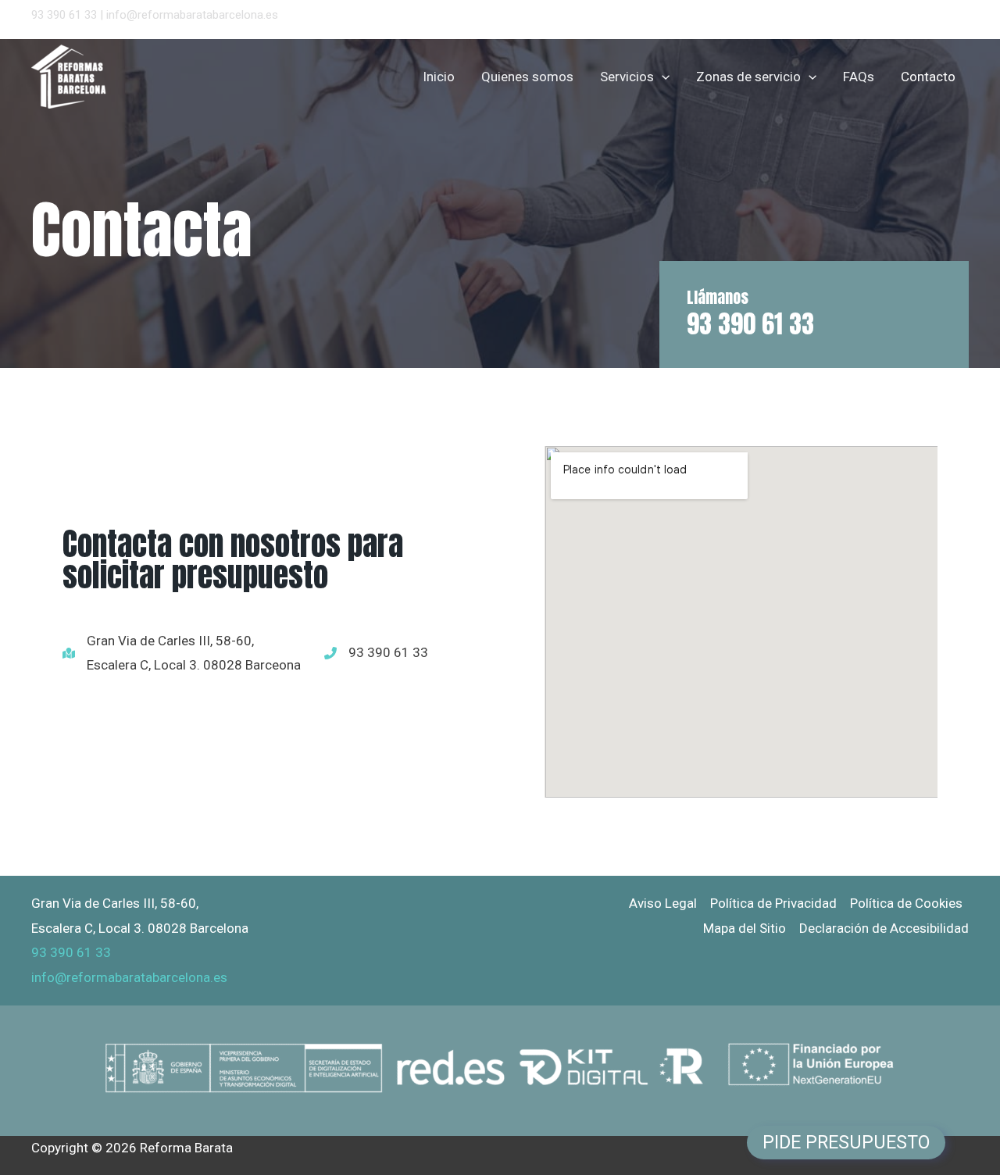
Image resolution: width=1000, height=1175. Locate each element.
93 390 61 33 (64, 15)
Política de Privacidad (773, 903)
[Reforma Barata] (79, 75)
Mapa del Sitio (744, 928)
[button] (662, 76)
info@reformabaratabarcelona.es (192, 15)
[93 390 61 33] (368, 653)
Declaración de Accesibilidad (884, 928)
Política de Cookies (906, 903)
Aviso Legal (663, 903)
